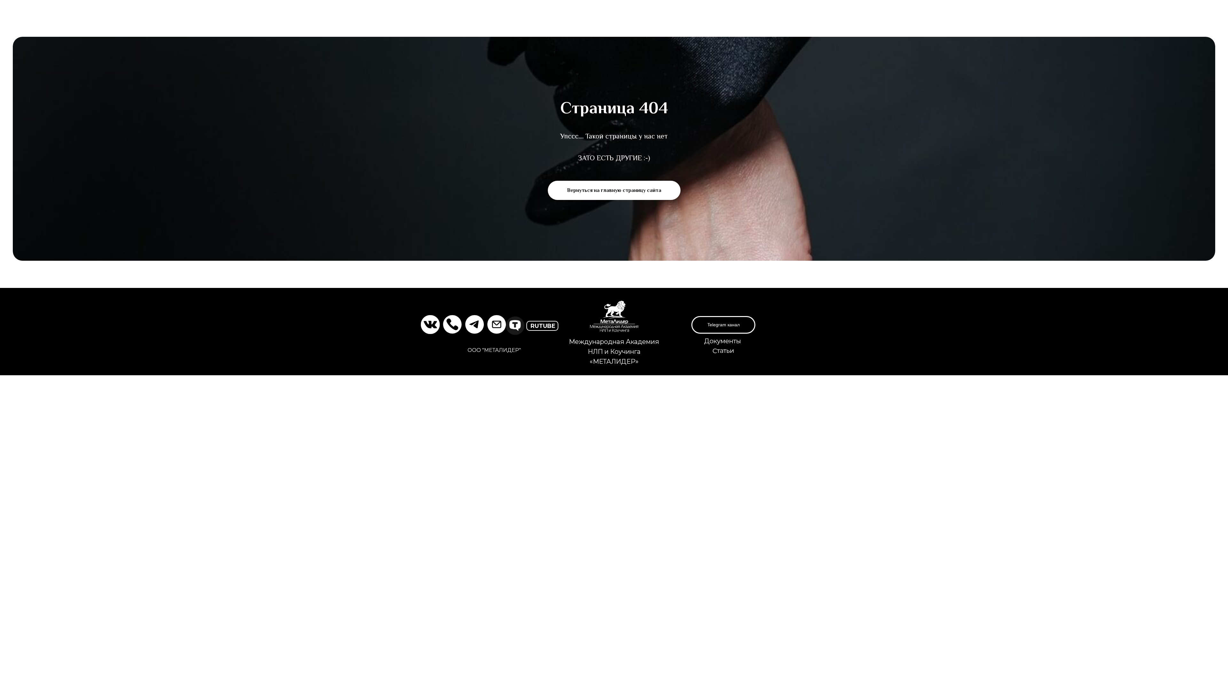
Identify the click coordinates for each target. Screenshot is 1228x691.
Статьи (723, 351)
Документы (722, 341)
